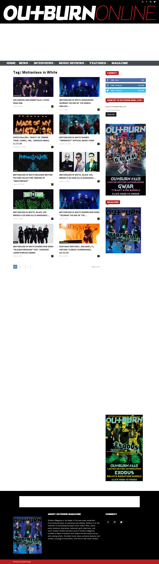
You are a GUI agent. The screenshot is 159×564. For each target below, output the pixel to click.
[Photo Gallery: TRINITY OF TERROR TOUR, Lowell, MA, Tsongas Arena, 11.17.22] (33, 124)
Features (98, 63)
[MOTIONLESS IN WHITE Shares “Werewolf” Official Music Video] (79, 124)
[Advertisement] (79, 42)
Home (11, 63)
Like (142, 80)
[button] (143, 2)
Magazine (120, 63)
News (23, 63)
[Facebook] (146, 1)
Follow (141, 85)
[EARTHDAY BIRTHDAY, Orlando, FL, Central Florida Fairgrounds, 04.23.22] (79, 233)
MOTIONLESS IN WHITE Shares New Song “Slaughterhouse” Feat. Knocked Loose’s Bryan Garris (33, 249)
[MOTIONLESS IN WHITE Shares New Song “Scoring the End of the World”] (79, 199)
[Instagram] (150, 1)
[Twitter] (155, 1)
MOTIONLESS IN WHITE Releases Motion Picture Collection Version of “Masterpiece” (33, 177)
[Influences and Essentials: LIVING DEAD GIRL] (33, 87)
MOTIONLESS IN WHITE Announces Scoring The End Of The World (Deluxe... (76, 103)
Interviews (43, 63)
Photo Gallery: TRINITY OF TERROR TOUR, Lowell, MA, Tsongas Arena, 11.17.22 (31, 140)
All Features (17, 96)
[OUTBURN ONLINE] (79, 13)
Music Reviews (71, 63)
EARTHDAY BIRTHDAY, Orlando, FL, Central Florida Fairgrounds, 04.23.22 (76, 249)
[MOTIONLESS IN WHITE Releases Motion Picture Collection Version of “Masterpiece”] (33, 162)
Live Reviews (64, 242)
